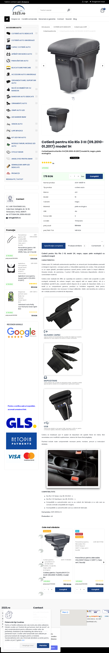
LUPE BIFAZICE (17, 130)
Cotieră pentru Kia (49, 31)
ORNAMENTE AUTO (19, 103)
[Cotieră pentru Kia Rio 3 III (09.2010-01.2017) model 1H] (73, 65)
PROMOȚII (15, 173)
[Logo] (19, 10)
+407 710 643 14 (23, 2)
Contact (60, 19)
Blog (75, 19)
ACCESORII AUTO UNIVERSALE (23, 74)
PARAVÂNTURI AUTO (19, 61)
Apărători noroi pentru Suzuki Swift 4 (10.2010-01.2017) (27, 278)
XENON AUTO (16, 124)
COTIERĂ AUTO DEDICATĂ (22, 33)
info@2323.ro (15, 218)
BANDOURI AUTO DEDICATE (22, 96)
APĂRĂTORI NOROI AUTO (21, 54)
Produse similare (76, 246)
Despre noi (15, 19)
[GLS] (21, 419)
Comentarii (97, 246)
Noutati (69, 19)
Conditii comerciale (29, 19)
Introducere (46, 27)
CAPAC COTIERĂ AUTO (21, 47)
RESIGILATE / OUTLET (14, 179)
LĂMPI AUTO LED (18, 110)
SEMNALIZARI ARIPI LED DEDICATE (20, 166)
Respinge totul (28, 646)
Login (86, 2)
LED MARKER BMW (18, 117)
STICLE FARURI (17, 152)
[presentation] (44, 66)
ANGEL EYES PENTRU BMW (21, 159)
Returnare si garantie (47, 19)
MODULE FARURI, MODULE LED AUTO (23, 144)
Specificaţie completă (53, 246)
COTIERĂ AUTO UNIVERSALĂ (22, 40)
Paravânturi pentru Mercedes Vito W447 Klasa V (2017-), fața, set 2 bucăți (88, 560)
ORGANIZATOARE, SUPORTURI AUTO (23, 81)
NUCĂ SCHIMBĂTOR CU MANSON (21, 89)
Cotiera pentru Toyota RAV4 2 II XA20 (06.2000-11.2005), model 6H (56, 575)
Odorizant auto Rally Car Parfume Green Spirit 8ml (27, 307)
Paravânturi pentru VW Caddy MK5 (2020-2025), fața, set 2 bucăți (27, 250)
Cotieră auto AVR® (80, 27)
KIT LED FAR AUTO (18, 137)
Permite (43, 645)
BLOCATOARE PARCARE (21, 67)
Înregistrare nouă (98, 2)
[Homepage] (7, 19)
